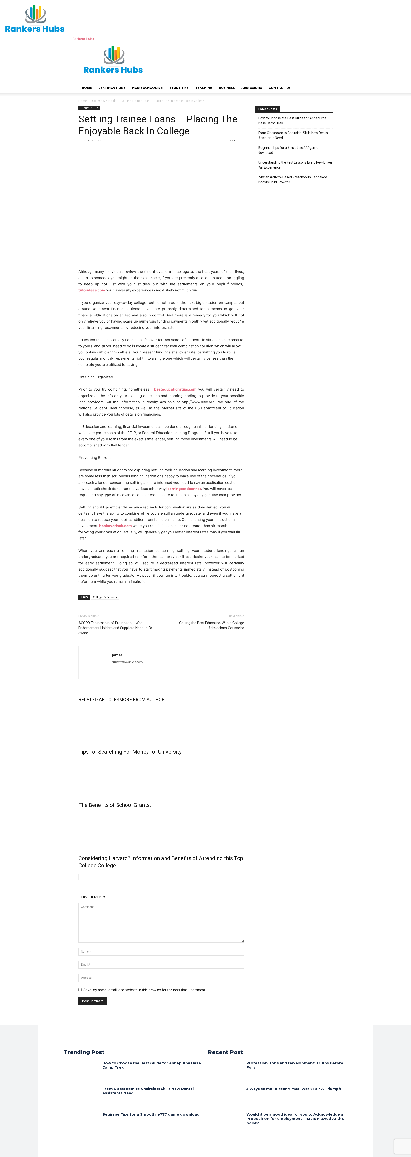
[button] (327, 47)
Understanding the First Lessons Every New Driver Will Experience (295, 164)
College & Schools (104, 101)
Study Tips (179, 87)
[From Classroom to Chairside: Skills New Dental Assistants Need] (81, 1095)
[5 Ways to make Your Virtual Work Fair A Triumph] (225, 1095)
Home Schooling (147, 87)
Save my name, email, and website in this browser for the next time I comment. (144, 990)
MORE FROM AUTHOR (142, 699)
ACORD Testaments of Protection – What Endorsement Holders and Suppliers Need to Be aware (115, 628)
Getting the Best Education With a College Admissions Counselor (211, 625)
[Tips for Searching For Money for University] (161, 724)
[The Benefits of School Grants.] (161, 777)
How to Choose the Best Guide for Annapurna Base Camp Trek (292, 120)
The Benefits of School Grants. (114, 805)
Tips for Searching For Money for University (129, 752)
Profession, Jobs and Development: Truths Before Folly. (294, 1065)
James (117, 655)
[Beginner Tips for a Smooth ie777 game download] (81, 1121)
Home (87, 87)
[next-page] (89, 877)
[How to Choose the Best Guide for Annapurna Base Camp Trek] (81, 1070)
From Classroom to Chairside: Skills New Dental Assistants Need (293, 135)
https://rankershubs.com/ (127, 661)
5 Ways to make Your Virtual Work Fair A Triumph (293, 1088)
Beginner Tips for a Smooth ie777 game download (288, 150)
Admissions (251, 87)
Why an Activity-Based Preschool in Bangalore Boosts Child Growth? (292, 179)
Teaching (203, 87)
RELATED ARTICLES (98, 699)
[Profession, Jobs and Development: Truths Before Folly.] (225, 1070)
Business (227, 87)
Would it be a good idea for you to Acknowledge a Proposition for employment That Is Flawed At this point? (295, 1118)
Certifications (112, 87)
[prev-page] (81, 877)
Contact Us (280, 87)
